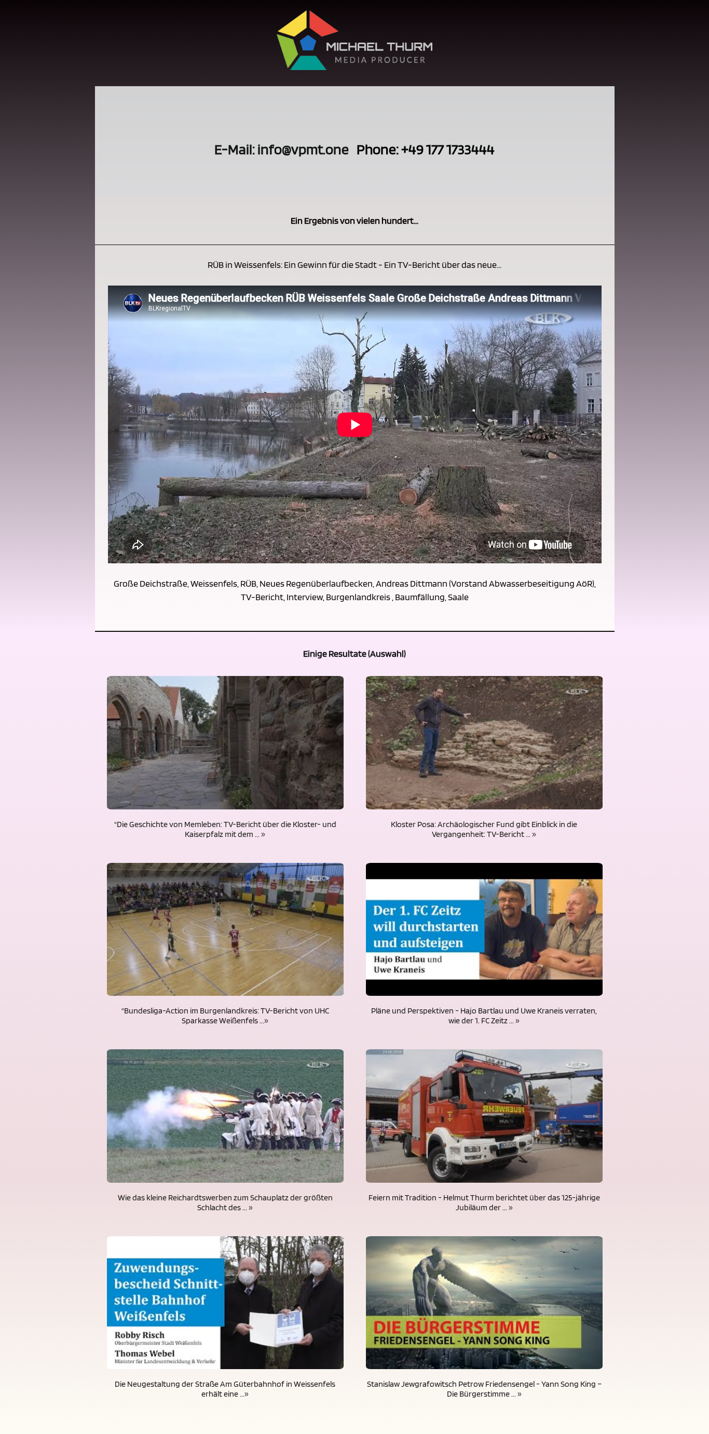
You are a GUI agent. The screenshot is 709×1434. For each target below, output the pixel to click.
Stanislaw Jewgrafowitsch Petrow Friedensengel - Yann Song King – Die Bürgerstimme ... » (484, 1389)
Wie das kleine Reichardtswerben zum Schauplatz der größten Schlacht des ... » (225, 1202)
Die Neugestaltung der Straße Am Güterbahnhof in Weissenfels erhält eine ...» (225, 1389)
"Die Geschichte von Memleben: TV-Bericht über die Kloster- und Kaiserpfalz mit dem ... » (225, 829)
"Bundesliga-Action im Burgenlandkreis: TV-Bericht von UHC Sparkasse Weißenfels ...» (225, 1015)
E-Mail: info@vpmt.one (281, 149)
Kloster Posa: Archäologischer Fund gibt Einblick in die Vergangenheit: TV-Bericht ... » (484, 829)
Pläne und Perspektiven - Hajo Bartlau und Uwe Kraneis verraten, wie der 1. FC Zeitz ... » (484, 1015)
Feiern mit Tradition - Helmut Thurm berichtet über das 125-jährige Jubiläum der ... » (484, 1202)
